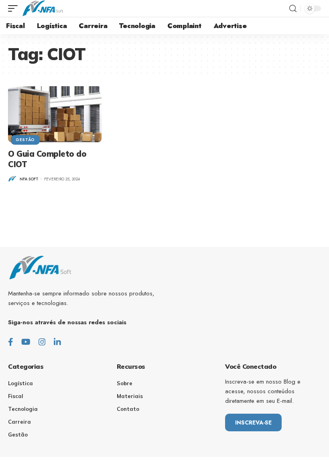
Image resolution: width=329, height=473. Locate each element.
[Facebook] (10, 342)
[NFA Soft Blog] (43, 8)
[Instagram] (42, 342)
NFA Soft (29, 179)
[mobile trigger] (15, 8)
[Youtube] (26, 342)
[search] (293, 8)
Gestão (25, 140)
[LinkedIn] (57, 342)
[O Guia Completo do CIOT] (55, 114)
